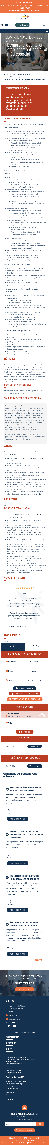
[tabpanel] (24, 705)
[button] (47, 31)
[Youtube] (6, 25)
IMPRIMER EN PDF (26, 688)
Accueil (6, 74)
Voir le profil (34, 746)
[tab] (12, 647)
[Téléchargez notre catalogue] (7, 1032)
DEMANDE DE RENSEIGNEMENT (26, 699)
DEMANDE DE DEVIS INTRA (26, 694)
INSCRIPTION (26, 732)
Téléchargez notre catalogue (22, 1032)
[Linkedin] (9, 1026)
